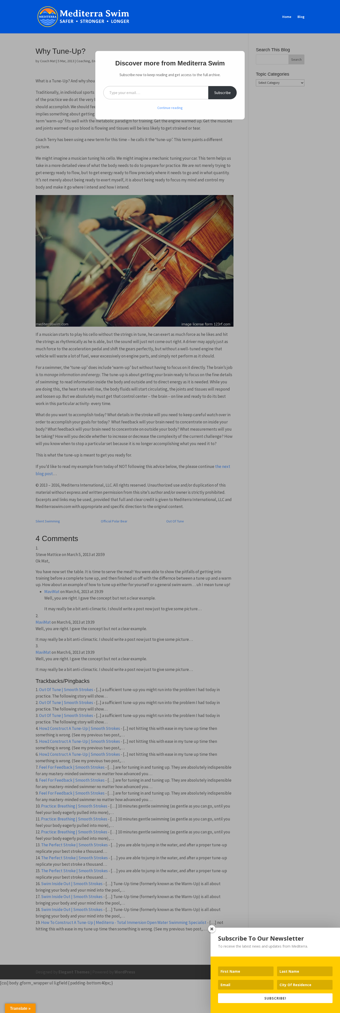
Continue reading (170, 107)
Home (286, 17)
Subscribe (222, 92)
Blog (300, 17)
